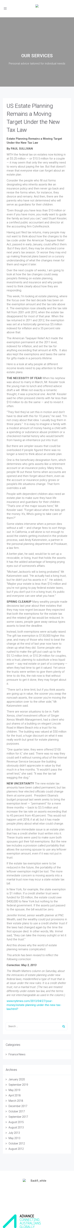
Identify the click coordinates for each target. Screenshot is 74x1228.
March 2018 (16, 1100)
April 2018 (14, 1095)
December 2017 (18, 1106)
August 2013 (16, 1127)
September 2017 (18, 1116)
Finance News (17, 1054)
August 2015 (16, 1122)
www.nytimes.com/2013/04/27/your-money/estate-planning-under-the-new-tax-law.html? (34, 1005)
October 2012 (17, 1143)
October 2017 (17, 1111)
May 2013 (14, 1138)
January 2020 (17, 1079)
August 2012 (16, 1148)
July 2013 (14, 1132)
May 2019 (14, 1090)
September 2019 (18, 1084)
